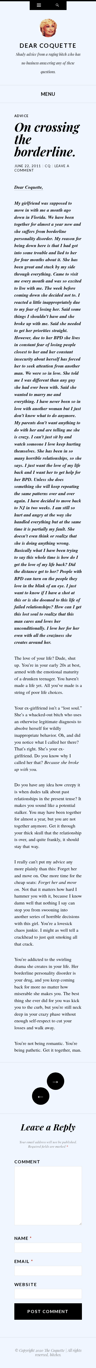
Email (23, 1261)
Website (25, 1284)
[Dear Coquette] (48, 29)
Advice (21, 116)
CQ (48, 166)
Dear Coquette (48, 45)
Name (23, 1238)
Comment (27, 1161)
